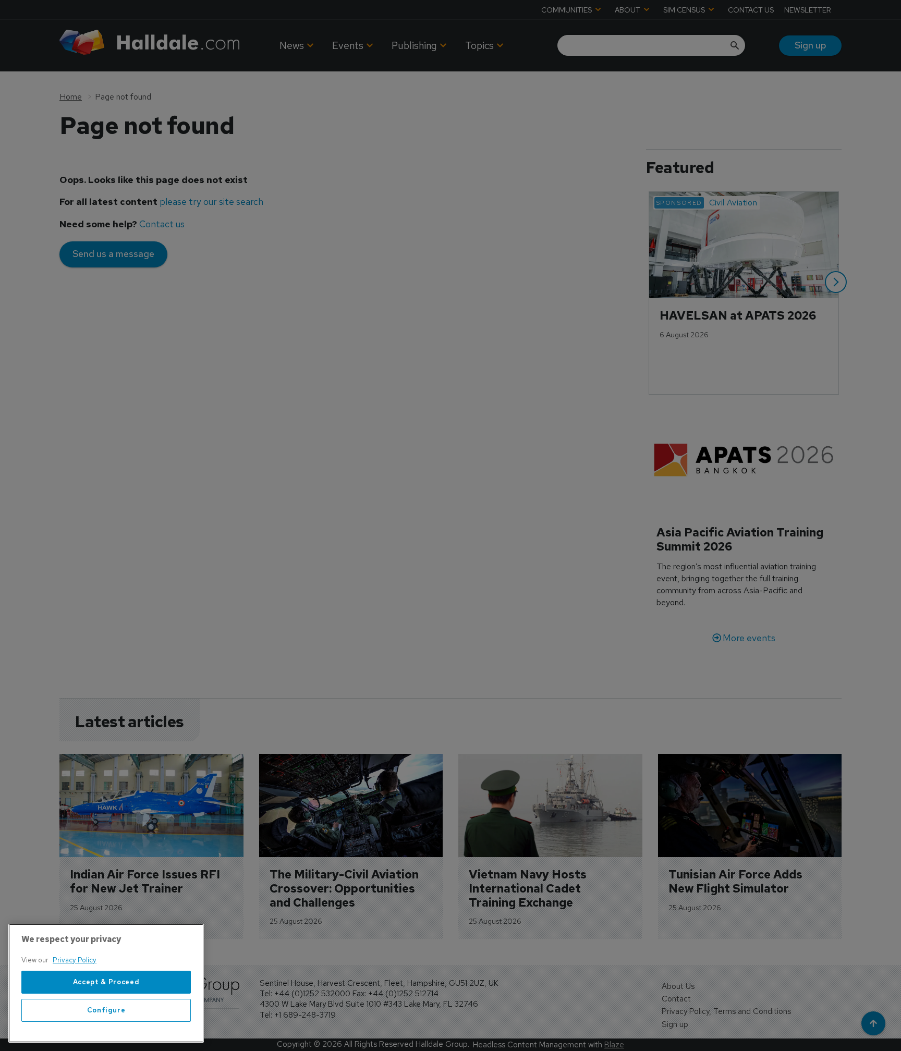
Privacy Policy (74, 960)
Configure (106, 1010)
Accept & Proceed (106, 981)
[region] (106, 983)
